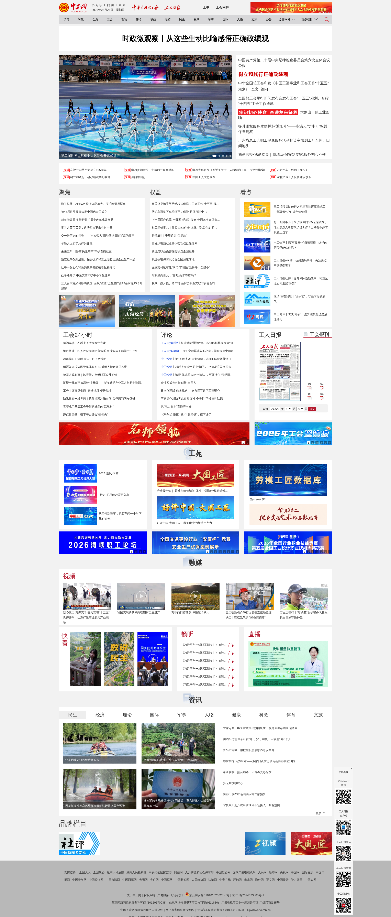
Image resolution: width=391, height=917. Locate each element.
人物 (240, 19)
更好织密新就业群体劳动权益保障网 (174, 243)
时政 (81, 19)
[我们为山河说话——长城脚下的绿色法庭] (147, 311)
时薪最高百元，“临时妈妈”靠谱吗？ (174, 275)
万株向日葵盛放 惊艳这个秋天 (190, 612)
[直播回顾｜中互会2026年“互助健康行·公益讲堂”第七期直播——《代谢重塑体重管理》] (288, 664)
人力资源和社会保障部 (199, 872)
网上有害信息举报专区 (180, 909)
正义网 (270, 879)
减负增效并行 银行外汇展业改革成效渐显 (87, 219)
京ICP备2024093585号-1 (248, 895)
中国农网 (310, 879)
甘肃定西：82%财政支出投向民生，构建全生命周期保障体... (261, 728)
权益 (153, 19)
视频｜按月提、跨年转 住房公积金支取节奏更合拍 (183, 283)
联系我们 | (177, 895)
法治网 (212, 879)
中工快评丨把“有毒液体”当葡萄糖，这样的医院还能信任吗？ (300, 245)
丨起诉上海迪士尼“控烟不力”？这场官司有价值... (197, 366)
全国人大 (85, 872)
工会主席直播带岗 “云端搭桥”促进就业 (87, 390)
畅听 (187, 634)
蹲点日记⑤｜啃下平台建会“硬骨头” (85, 414)
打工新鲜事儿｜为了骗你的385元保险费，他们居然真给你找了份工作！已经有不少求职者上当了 (301, 227)
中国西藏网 (129, 879)
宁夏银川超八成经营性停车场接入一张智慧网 (251, 805)
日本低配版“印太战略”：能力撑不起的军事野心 (190, 390)
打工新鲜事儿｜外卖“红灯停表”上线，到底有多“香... (184, 227)
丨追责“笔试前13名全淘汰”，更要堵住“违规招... (196, 374)
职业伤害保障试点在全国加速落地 (173, 259)
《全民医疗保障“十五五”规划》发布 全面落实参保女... (186, 219)
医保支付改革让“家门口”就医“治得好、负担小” (181, 267)
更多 (319, 813)
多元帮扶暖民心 (233, 783)
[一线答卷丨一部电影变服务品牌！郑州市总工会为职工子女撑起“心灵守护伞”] (207, 311)
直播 (254, 634)
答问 (264, 89)
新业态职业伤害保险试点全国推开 (173, 251)
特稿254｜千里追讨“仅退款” (169, 235)
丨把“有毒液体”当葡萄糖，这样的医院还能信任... (197, 358)
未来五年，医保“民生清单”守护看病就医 (86, 251)
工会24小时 (77, 335)
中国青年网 (79, 879)
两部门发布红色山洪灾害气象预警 (244, 794)
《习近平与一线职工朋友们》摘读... (203, 644)
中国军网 (166, 879)
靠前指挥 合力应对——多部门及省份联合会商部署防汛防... (260, 761)
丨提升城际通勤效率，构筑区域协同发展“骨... (198, 343)
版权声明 (149, 895)
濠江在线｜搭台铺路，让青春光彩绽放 (247, 772)
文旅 (254, 19)
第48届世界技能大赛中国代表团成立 (84, 211)
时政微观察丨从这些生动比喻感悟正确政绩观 (195, 38)
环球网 (237, 879)
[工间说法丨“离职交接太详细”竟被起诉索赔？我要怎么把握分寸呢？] (87, 311)
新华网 (273, 872)
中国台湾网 (113, 879)
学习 (66, 19)
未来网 (248, 879)
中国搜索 (283, 879)
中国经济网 (96, 879)
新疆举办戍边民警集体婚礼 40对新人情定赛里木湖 (95, 366)
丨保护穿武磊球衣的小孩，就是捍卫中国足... (198, 351)
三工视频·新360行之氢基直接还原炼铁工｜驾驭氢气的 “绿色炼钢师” (299, 209)
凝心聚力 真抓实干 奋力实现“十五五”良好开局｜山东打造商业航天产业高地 (86, 617)
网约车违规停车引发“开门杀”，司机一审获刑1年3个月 (257, 739)
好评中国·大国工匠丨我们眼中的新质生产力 (184, 523)
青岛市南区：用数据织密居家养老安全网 (248, 750)
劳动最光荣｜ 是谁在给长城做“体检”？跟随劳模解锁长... (192, 490)
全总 (95, 19)
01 (309, 383)
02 (322, 383)
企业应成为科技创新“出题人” (179, 382)
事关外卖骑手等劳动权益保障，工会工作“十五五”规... (185, 203)
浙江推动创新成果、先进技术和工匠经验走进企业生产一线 (98, 259)
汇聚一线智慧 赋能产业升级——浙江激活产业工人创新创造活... (103, 382)
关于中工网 (134, 895)
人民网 (262, 872)
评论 (139, 19)
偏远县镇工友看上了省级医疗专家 (84, 343)
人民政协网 (199, 879)
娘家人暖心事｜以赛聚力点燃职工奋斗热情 (90, 374)
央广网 (154, 879)
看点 (246, 192)
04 (322, 394)
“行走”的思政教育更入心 (114, 494)
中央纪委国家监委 (160, 872)
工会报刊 (319, 334)
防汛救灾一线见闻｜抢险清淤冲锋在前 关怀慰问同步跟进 (99, 398)
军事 (211, 19)
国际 (225, 19)
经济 (167, 19)
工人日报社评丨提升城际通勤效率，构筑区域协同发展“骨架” (301, 281)
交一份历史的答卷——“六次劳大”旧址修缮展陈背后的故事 (97, 235)
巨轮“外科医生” (259, 499)
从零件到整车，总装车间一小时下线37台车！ (120, 516)
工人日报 (270, 335)
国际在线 (307, 872)
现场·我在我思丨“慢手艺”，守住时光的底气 (299, 299)
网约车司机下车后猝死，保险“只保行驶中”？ (180, 211)
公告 (269, 19)
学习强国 (296, 879)
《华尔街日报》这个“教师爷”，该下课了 (186, 414)
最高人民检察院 (136, 872)
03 (309, 394)
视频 (196, 19)
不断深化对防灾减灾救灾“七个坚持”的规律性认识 (192, 398)
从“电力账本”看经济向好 (176, 406)
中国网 (295, 872)
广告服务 (163, 895)
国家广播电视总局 (244, 872)
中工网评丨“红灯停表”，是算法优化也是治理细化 (300, 317)
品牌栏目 (73, 823)
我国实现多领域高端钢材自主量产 (138, 612)
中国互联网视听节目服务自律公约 (141, 909)
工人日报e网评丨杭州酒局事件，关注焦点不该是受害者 (300, 263)
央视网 (284, 872)
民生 (182, 19)
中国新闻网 (182, 879)
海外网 (259, 879)
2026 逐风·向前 (109, 473)
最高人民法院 (115, 872)
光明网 (143, 879)
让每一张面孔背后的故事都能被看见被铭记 (88, 267)
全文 (255, 89)
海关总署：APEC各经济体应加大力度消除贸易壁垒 (93, 203)
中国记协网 (223, 872)
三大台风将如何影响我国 (76, 283)
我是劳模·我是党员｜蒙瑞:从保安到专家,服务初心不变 (282, 154)
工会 (110, 19)
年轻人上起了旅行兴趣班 (76, 243)
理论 (124, 19)
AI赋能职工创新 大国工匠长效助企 (85, 358)
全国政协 (98, 872)
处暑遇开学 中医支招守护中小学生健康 (85, 275)
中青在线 (225, 879)
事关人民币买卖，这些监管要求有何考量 (86, 227)
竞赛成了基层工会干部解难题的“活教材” (88, 406)
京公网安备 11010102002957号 (209, 895)
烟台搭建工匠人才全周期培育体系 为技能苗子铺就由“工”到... (101, 351)
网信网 (178, 872)
